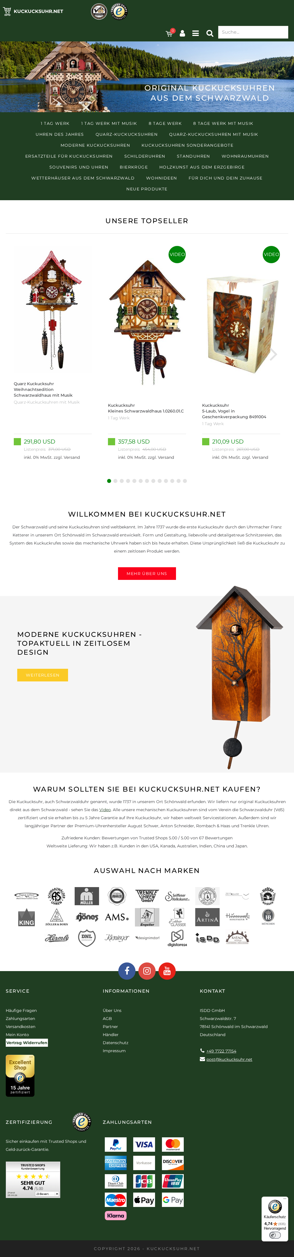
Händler (111, 1034)
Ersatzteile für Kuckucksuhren (69, 156)
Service (18, 991)
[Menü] (284, 1200)
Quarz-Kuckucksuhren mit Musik (213, 134)
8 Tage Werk (165, 123)
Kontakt (212, 991)
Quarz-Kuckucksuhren (127, 134)
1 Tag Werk (55, 123)
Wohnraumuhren (245, 156)
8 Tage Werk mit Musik (223, 123)
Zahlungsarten (20, 1018)
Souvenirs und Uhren (79, 167)
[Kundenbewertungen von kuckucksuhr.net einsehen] (33, 1182)
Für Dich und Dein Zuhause (226, 178)
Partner (110, 1026)
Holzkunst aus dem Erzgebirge (202, 167)
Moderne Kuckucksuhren (95, 145)
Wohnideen (161, 178)
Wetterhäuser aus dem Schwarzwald (83, 178)
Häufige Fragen (21, 1010)
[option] (53, 353)
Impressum (114, 1050)
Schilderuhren (144, 156)
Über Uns (112, 1010)
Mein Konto (17, 1034)
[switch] (275, 1235)
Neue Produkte (146, 189)
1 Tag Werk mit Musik (109, 123)
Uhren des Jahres (60, 134)
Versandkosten (20, 1026)
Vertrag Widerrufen (26, 1042)
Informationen (126, 991)
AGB (107, 1018)
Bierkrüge (134, 167)
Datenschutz (115, 1042)
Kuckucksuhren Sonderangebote (187, 145)
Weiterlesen (42, 675)
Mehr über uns (147, 573)
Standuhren (193, 156)
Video (105, 809)
